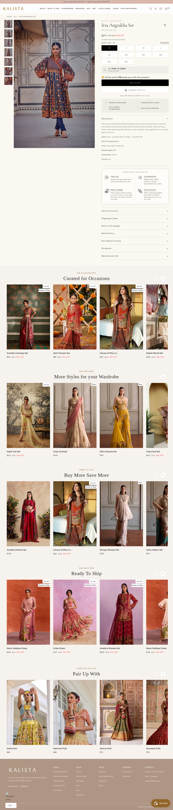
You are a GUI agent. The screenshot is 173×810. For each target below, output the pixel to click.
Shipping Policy (59, 785)
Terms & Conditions (60, 772)
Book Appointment (106, 776)
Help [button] (101, 767)
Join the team (127, 772)
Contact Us (103, 781)
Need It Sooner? (117, 190)
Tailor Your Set (150, 190)
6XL (126, 62)
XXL (126, 55)
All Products (57, 790)
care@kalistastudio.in (152, 781)
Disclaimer (107, 248)
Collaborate (126, 776)
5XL (109, 62)
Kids (77, 785)
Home (9, 16)
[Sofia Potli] (28, 712)
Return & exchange (111, 226)
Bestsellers (80, 795)
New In (78, 772)
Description (107, 118)
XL (109, 55)
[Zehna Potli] (121, 712)
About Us (102, 772)
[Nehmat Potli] (75, 712)
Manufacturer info (110, 256)
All (15, 16)
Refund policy (108, 233)
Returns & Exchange (60, 776)
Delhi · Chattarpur (151, 776)
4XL (160, 55)
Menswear (80, 781)
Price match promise (111, 241)
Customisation (150, 176)
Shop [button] (79, 767)
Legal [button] (56, 767)
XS (109, 48)
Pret (77, 790)
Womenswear (81, 776)
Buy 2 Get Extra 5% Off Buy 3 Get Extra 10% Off (87, 2)
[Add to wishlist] (165, 25)
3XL (143, 55)
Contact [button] (149, 767)
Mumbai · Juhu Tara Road (154, 772)
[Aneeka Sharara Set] (28, 513)
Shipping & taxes (110, 218)
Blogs (101, 785)
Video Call (115, 176)
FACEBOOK (24, 786)
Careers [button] (126, 767)
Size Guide (164, 42)
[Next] (163, 278)
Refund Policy (58, 781)
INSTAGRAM (13, 786)
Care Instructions (110, 211)
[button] (67, 8)
